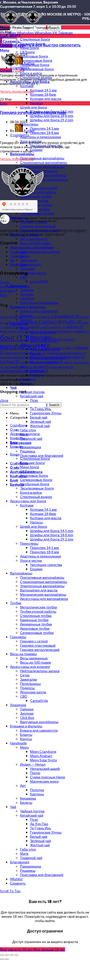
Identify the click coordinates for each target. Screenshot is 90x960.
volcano (75, 327)
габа (69, 347)
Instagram (18, 252)
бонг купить (65, 339)
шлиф (41, 367)
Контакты (7, 290)
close (4, 400)
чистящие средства (18, 367)
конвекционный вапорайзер (66, 353)
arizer (34, 316)
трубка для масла (33, 362)
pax (34, 327)
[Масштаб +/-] (16, 955)
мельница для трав (14, 357)
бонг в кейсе (43, 339)
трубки (54, 362)
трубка (9, 361)
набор (36, 357)
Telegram (17, 256)
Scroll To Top (10, 891)
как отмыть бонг (34, 353)
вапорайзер (25, 346)
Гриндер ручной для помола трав (33, 112)
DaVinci (50, 322)
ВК (12, 260)
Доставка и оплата (15, 286)
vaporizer (58, 327)
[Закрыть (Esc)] (2, 955)
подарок (53, 357)
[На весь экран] (12, 955)
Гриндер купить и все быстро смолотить (40, 45)
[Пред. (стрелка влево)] (2, 959)
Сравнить (18, 883)
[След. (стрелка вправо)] (7, 959)
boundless (67, 316)
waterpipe (8, 331)
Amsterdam (18, 316)
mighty (22, 327)
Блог (4, 36)
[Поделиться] (7, 955)
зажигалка (13, 353)
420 (4, 316)
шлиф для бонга (62, 367)
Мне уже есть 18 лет (16, 949)
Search (54, 28)
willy (22, 331)
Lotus (9, 327)
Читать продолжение (17, 91)
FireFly (72, 322)
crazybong (27, 322)
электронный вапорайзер (24, 371)
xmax (33, 331)
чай (68, 362)
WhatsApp (18, 264)
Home (4, 27)
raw (44, 327)
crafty (10, 322)
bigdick (47, 316)
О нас (4, 282)
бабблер (82, 331)
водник (57, 347)
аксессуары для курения (56, 331)
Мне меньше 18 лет (49, 949)
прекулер (74, 357)
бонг (15, 337)
